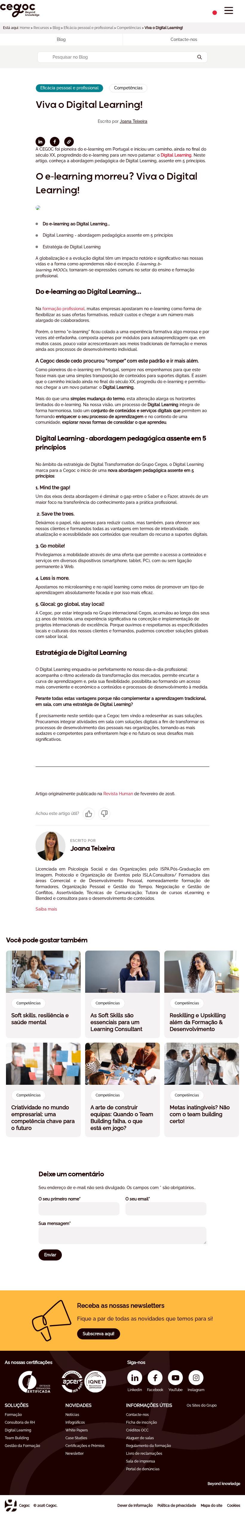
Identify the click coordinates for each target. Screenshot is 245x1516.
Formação (13, 1415)
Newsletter (74, 1453)
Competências (129, 28)
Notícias (72, 1415)
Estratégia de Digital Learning (72, 246)
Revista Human (118, 793)
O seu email (145, 1198)
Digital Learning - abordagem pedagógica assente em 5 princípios (108, 235)
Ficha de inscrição (141, 1422)
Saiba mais (46, 909)
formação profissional (63, 308)
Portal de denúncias (143, 1469)
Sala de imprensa (140, 1461)
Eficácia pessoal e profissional (88, 28)
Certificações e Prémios (85, 1446)
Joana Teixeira (133, 121)
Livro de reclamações (144, 1453)
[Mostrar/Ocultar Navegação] (229, 10)
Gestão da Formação (22, 1446)
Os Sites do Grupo (202, 1405)
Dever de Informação (135, 1505)
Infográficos (75, 1422)
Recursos (41, 28)
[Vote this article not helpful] (104, 814)
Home (25, 28)
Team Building (17, 1438)
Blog (56, 28)
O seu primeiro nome (68, 1198)
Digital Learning (176, 155)
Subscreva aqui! (98, 1333)
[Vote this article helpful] (89, 814)
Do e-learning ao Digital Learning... (76, 223)
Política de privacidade (176, 1505)
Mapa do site (211, 1505)
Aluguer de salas (140, 1438)
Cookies (233, 1505)
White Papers (76, 1430)
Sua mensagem (63, 1223)
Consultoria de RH (20, 1422)
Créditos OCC (137, 1430)
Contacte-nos (137, 1415)
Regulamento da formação (148, 1446)
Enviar (50, 1254)
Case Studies (76, 1438)
